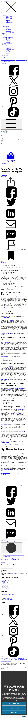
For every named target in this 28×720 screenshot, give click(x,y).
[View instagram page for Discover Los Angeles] (13, 96)
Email (2, 567)
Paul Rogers (4, 175)
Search (2, 138)
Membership (8, 48)
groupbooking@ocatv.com (6, 421)
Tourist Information (7, 43)
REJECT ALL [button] (14, 712)
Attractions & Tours (10, 16)
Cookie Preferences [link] (21, 659)
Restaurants (8, 31)
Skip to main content (5, 1)
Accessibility (8, 661)
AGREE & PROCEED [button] (14, 708)
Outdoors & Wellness (10, 18)
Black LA (8, 39)
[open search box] (14, 147)
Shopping (8, 20)
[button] (25, 673)
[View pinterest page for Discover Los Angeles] (13, 106)
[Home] (4, 132)
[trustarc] (23, 716)
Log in (4, 63)
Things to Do (6, 15)
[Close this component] (11, 547)
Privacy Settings (11, 659)
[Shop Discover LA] (11, 162)
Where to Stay (6, 36)
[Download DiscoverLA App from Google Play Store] (18, 658)
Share (22, 186)
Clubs (7, 28)
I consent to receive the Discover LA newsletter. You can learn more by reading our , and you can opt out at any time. (14, 573)
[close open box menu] (11, 11)
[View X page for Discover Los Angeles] (13, 85)
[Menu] (11, 124)
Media (7, 50)
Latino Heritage (9, 40)
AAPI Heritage (9, 38)
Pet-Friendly (8, 25)
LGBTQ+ (8, 42)
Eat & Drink (6, 26)
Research (8, 51)
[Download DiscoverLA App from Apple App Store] (6, 658)
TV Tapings (3, 262)
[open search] (14, 147)
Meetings (5, 44)
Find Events (5, 33)
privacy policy (15, 573)
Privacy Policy (4, 659)
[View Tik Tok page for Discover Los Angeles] (13, 117)
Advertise (3, 661)
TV (6, 262)
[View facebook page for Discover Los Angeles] (13, 75)
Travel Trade (8, 47)
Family (7, 21)
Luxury (7, 23)
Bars (7, 27)
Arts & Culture (9, 17)
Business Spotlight (10, 32)
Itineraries (5, 34)
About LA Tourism (7, 45)
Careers (7, 53)
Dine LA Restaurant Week (11, 29)
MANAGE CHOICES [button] (14, 704)
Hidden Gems (9, 22)
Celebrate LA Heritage (8, 37)
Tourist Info (5, 585)
